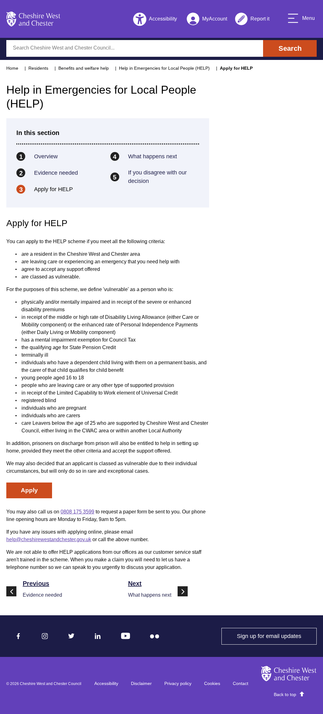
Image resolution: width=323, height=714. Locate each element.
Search (290, 48)
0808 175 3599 (77, 511)
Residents (38, 68)
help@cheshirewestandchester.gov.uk (48, 539)
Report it (252, 20)
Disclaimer (141, 683)
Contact (240, 683)
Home (12, 68)
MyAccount (206, 20)
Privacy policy (177, 683)
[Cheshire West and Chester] (33, 18)
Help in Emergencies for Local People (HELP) (164, 68)
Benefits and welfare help (83, 68)
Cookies (212, 683)
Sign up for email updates (277, 636)
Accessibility (106, 683)
